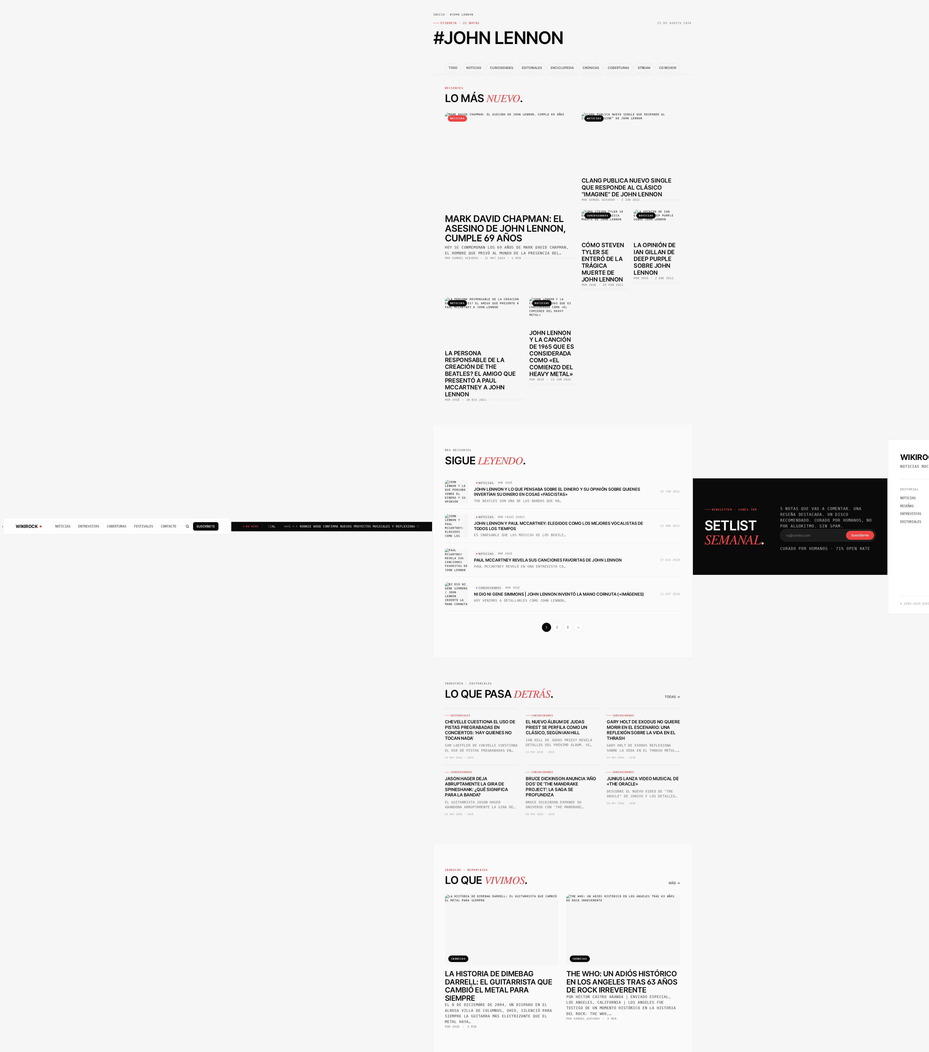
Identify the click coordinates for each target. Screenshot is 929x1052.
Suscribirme (860, 535)
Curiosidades (501, 68)
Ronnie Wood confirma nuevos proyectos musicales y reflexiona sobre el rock (325, 526)
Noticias (62, 526)
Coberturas (116, 526)
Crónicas (591, 68)
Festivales (143, 526)
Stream (644, 68)
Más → (674, 883)
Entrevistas (88, 526)
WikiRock (26, 526)
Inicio (439, 14)
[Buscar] (187, 526)
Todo (453, 68)
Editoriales (532, 68)
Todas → (672, 697)
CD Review (667, 68)
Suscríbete (205, 526)
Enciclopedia (562, 68)
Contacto (168, 526)
